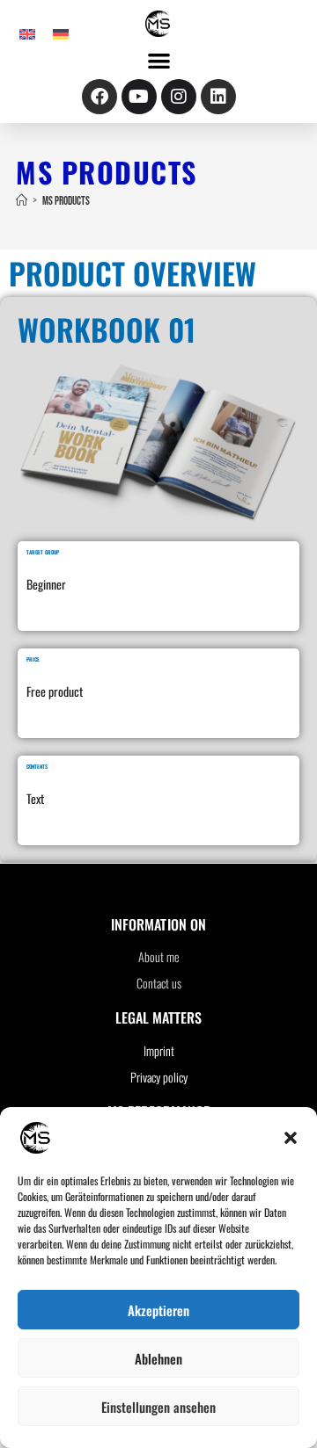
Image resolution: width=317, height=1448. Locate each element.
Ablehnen (158, 1358)
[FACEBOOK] (99, 96)
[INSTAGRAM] (178, 96)
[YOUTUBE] (139, 96)
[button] (290, 1138)
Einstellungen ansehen (158, 1406)
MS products (66, 201)
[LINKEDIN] (218, 96)
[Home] (21, 201)
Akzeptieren (158, 1310)
